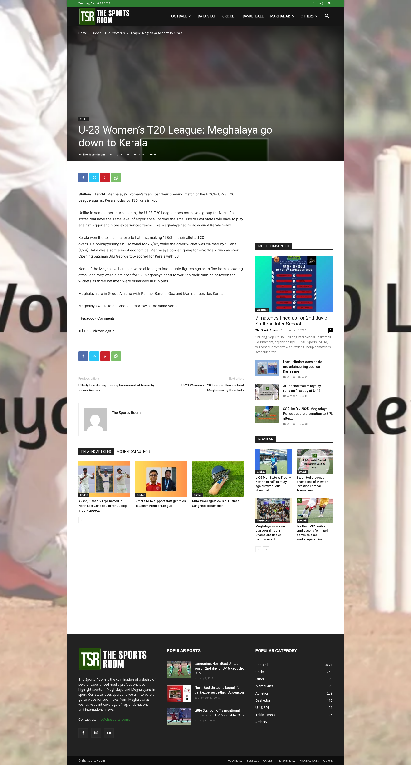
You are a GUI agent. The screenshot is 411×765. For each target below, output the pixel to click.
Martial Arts (263, 520)
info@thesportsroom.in (114, 719)
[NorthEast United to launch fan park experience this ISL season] (179, 693)
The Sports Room (94, 154)
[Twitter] (94, 177)
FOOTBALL (178, 16)
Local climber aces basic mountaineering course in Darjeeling (303, 366)
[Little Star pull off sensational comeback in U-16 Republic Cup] (179, 716)
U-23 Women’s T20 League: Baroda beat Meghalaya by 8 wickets (212, 387)
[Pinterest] (105, 177)
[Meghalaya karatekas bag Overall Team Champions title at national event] (273, 510)
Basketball (262, 309)
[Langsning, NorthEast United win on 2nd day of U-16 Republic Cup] (179, 669)
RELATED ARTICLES (96, 452)
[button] (327, 16)
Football (302, 471)
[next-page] (89, 520)
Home (82, 33)
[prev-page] (81, 520)
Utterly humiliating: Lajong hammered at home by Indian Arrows (116, 387)
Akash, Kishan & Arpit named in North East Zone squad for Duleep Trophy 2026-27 (102, 505)
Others (307, 16)
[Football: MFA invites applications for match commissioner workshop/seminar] (315, 510)
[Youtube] (329, 3)
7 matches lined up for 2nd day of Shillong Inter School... (292, 321)
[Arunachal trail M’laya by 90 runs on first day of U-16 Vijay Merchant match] (267, 392)
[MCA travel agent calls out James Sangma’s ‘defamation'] (218, 479)
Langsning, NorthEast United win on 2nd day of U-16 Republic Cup (219, 668)
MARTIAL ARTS (282, 16)
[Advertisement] (291, 202)
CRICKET (229, 16)
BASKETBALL (253, 16)
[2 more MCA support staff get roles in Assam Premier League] (161, 479)
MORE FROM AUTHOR (133, 452)
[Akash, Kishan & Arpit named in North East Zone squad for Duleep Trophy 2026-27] (104, 479)
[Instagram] (321, 3)
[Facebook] (313, 3)
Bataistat (207, 16)
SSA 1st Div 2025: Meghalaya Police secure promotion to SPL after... (308, 413)
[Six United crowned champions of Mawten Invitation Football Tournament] (315, 461)
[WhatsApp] (116, 177)
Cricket (96, 33)
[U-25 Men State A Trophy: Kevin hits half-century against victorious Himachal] (273, 461)
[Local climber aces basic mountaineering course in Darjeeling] (267, 368)
